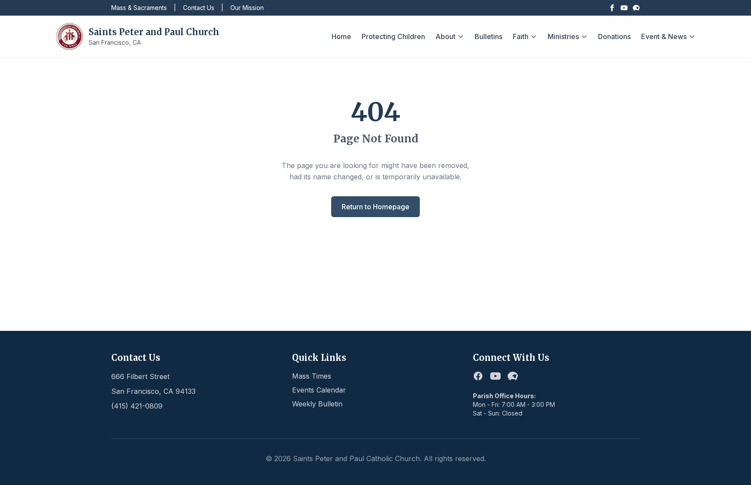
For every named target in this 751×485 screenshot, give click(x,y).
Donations (614, 36)
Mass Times (311, 376)
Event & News (664, 36)
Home (341, 36)
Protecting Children (393, 36)
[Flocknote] (636, 7)
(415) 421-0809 (137, 406)
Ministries (563, 36)
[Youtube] (624, 7)
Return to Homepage (375, 206)
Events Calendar (319, 390)
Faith (520, 36)
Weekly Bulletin (317, 403)
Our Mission (247, 7)
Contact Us (198, 7)
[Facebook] (611, 7)
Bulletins (488, 36)
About (445, 36)
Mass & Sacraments (139, 7)
